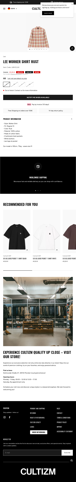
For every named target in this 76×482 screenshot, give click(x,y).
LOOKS (32, 427)
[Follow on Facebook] (9, 417)
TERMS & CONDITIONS (63, 418)
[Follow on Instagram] (4, 417)
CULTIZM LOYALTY (35, 422)
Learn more (48, 13)
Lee (4, 56)
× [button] (72, 4)
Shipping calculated (15, 74)
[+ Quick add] (27, 250)
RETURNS (33, 413)
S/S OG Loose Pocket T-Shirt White (44, 258)
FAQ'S (58, 408)
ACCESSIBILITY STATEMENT (65, 431)
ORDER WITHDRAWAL (38, 432)
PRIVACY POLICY (62, 422)
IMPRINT (59, 427)
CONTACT (59, 413)
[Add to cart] (72, 48)
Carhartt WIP (7, 256)
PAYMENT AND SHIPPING (37, 408)
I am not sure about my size (17, 78)
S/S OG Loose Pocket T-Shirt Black (14, 258)
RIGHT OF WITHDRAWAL (37, 418)
